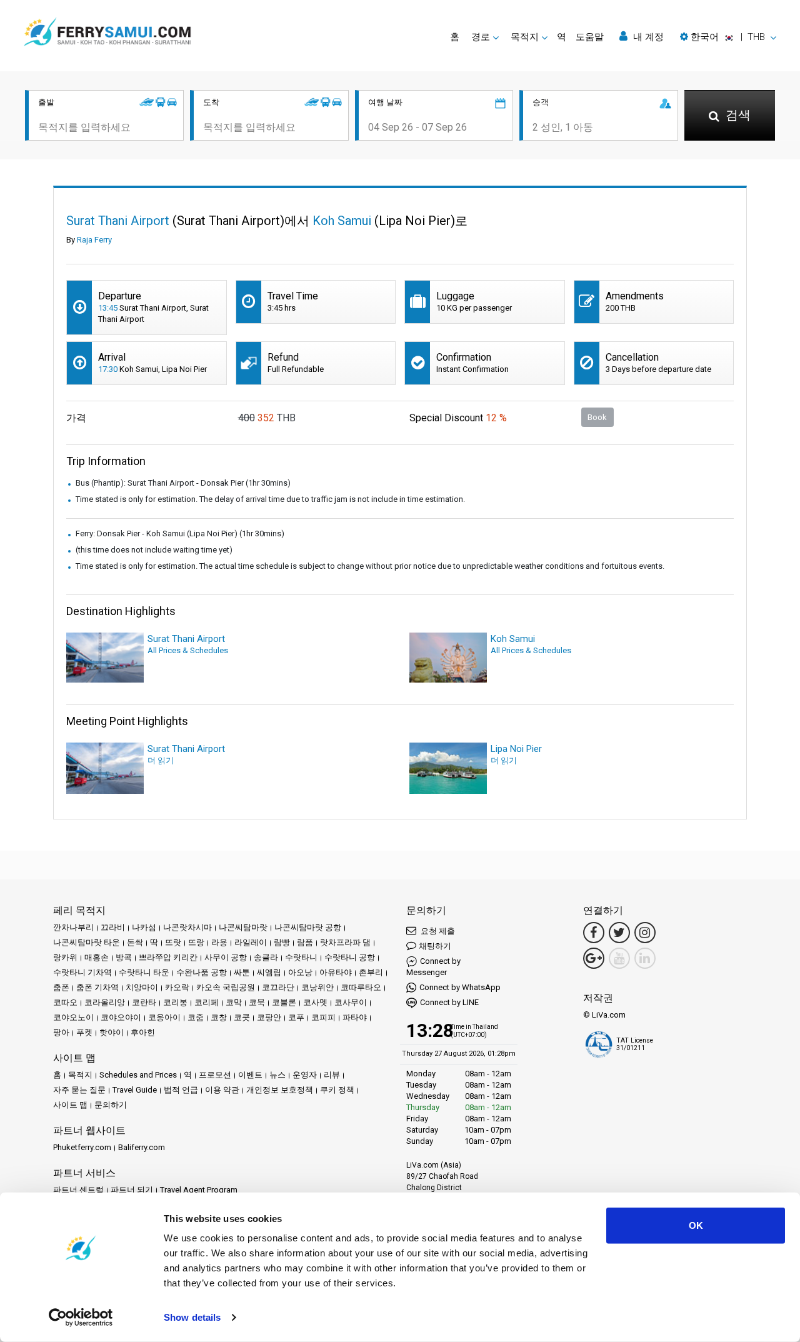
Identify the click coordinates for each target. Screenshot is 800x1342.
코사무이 (350, 1002)
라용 (219, 942)
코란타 (144, 1002)
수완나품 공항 (201, 972)
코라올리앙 (104, 1002)
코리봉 (175, 1002)
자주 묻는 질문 (79, 1089)
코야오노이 (73, 1017)
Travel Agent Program (199, 1189)
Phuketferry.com (82, 1147)
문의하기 (110, 1104)
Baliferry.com (141, 1147)
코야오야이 (121, 1017)
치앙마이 (142, 987)
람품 (305, 942)
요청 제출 (437, 931)
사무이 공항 (225, 957)
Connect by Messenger (433, 966)
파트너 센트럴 (78, 1189)
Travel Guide (134, 1089)
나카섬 (144, 927)
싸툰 (242, 972)
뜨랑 (196, 942)
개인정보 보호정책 (279, 1089)
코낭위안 (317, 987)
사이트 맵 (70, 1104)
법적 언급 (181, 1089)
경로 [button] (480, 37)
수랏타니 (301, 957)
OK (696, 1225)
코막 (234, 1002)
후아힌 (143, 1032)
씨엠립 (269, 972)
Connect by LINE (449, 1002)
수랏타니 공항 (349, 957)
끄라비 (113, 927)
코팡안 (269, 1017)
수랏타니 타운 (144, 972)
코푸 (296, 1017)
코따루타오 (361, 987)
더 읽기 (161, 760)
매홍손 (96, 957)
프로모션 (215, 1074)
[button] (728, 37)
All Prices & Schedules (188, 650)
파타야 (354, 1017)
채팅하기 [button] (435, 946)
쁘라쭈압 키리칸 (168, 957)
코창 (219, 1017)
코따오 (65, 1002)
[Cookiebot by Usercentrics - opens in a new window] (81, 1317)
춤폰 (61, 987)
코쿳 (242, 1017)
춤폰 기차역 (97, 987)
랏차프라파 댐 (345, 942)
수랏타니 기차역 (82, 972)
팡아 (61, 1032)
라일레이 (250, 942)
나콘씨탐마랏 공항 (307, 927)
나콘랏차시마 (187, 927)
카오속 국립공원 (225, 987)
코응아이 (164, 1017)
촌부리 (371, 972)
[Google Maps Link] (593, 958)
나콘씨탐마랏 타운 (86, 942)
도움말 (590, 37)
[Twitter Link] (619, 932)
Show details (192, 1317)
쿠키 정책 (337, 1089)
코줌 (196, 1017)
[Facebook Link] (593, 932)
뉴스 (277, 1074)
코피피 (323, 1017)
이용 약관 (222, 1089)
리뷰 (332, 1074)
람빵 (282, 942)
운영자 (304, 1074)
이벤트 (250, 1074)
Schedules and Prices (138, 1074)
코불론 (284, 1002)
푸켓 (84, 1032)
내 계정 (647, 37)
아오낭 (300, 972)
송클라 (266, 957)
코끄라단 (278, 987)
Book (597, 417)
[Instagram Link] (645, 932)
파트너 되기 (132, 1189)
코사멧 (315, 1002)
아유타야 (335, 972)
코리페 (206, 1002)
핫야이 (111, 1032)
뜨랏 (173, 942)
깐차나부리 (73, 927)
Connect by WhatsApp (460, 987)
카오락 (177, 987)
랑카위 (65, 957)
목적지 (80, 1074)
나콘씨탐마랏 (243, 927)
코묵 (257, 1002)
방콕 (124, 957)
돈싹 (135, 942)
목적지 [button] (525, 37)
